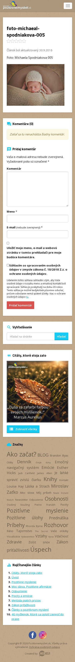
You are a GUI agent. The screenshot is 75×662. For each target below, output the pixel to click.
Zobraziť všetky (23, 429)
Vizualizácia (13, 536)
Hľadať (61, 336)
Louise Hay (15, 486)
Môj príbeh (43, 492)
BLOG (43, 455)
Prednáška (58, 517)
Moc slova (27, 492)
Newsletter (21, 499)
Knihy (50, 479)
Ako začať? (21, 454)
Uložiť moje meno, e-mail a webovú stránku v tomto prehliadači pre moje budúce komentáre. (34, 252)
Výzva (51, 536)
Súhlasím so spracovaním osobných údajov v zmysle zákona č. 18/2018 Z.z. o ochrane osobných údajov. (38, 269)
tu (27, 296)
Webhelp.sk (44, 653)
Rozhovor (56, 525)
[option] (37, 391)
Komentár (14, 168)
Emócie (48, 467)
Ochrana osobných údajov (44, 647)
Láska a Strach (37, 486)
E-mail (23, 227)
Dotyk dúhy (43, 462)
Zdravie (14, 542)
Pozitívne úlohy (25, 518)
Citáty (10, 462)
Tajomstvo (24, 531)
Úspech (41, 549)
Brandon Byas (59, 455)
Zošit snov (39, 542)
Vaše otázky (59, 531)
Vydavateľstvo (27, 536)
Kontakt (63, 480)
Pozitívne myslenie (37, 510)
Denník (24, 462)
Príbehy (16, 525)
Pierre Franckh (45, 504)
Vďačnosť (61, 536)
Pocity (64, 504)
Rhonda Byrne (34, 526)
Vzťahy (41, 536)
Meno (11, 211)
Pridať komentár (20, 305)
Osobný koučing (18, 504)
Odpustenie (36, 499)
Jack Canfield (26, 473)
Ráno (10, 531)
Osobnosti (56, 498)
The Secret (41, 531)
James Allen (44, 473)
